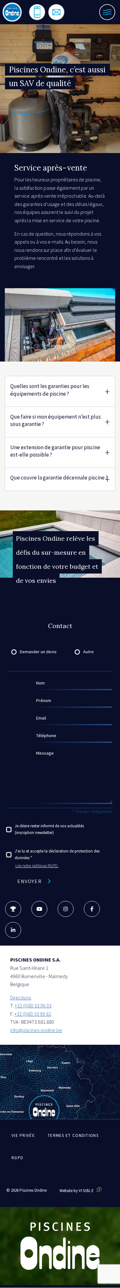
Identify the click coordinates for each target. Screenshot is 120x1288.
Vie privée (23, 1135)
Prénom (43, 700)
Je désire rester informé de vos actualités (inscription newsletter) (49, 829)
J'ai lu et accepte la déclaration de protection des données (57, 854)
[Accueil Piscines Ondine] (12, 12)
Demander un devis (38, 652)
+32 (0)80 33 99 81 (32, 1014)
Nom (40, 683)
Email (41, 718)
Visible (87, 1190)
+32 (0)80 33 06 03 (33, 1005)
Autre (88, 652)
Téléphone (46, 735)
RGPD (17, 1157)
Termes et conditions (73, 1135)
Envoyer (29, 881)
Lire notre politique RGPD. (37, 865)
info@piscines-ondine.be (36, 1030)
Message (45, 753)
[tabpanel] (60, 325)
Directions (20, 997)
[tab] (60, 391)
